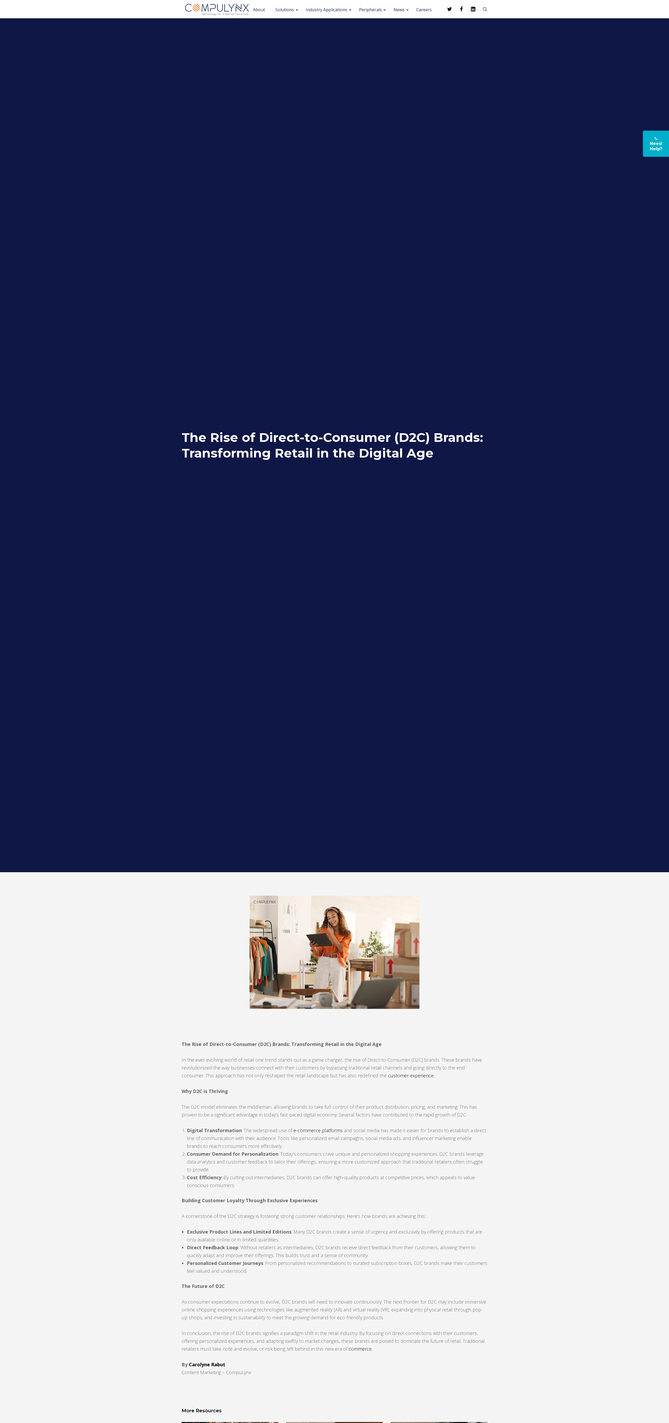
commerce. (360, 1349)
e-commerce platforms (318, 1130)
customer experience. (411, 1075)
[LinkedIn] (470, 9)
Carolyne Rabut (207, 1364)
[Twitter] (446, 9)
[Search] (481, 9)
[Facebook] (458, 9)
